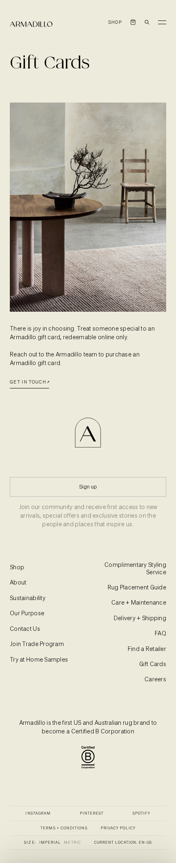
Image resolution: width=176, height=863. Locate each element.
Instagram (38, 813)
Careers (155, 680)
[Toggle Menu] (162, 22)
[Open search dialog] (147, 22)
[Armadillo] (31, 24)
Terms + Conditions (64, 828)
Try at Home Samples (39, 660)
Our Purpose (27, 613)
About (18, 583)
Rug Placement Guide (137, 588)
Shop (115, 22)
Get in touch (28, 382)
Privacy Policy (118, 828)
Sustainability (27, 598)
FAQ (160, 634)
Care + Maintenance (138, 603)
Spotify (142, 813)
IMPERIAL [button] (50, 843)
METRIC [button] (72, 843)
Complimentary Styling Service (135, 568)
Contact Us (25, 629)
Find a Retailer (147, 649)
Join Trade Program (37, 644)
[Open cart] (133, 22)
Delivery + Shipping (140, 618)
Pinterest (92, 813)
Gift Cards (152, 664)
